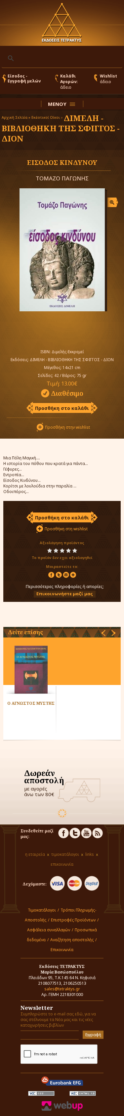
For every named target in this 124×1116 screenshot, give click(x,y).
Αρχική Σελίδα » (16, 117)
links (89, 854)
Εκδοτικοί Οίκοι (45, 117)
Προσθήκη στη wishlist (66, 529)
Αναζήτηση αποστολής (72, 940)
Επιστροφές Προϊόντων (73, 920)
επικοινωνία (62, 864)
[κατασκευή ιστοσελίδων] (62, 1109)
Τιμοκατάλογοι (42, 910)
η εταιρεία (35, 854)
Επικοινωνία (62, 949)
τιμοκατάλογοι (65, 854)
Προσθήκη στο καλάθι (62, 408)
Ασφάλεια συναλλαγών (48, 930)
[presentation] (103, 633)
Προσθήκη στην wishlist (67, 427)
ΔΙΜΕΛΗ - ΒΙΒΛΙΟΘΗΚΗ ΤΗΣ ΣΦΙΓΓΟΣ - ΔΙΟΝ (61, 128)
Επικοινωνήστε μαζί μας (64, 594)
